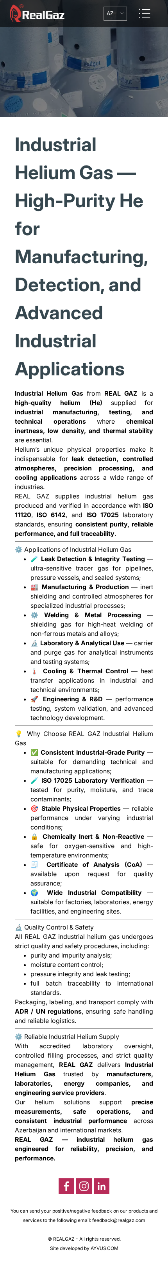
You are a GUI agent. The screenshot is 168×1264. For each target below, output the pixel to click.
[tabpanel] (84, 646)
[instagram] (84, 1186)
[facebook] (66, 1186)
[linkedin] (101, 1186)
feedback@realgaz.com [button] (118, 1220)
